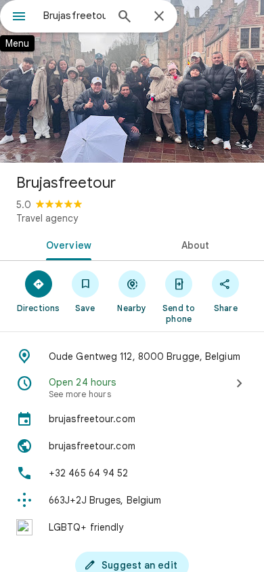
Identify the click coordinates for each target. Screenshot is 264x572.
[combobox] (74, 15)
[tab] (66, 244)
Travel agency (47, 218)
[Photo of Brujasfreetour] (132, 81)
